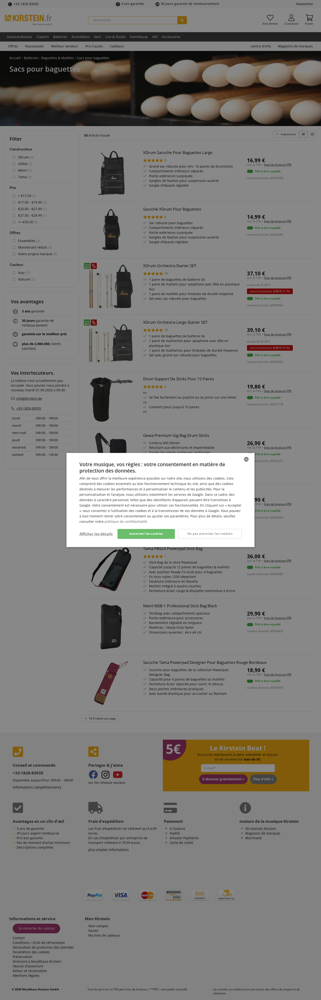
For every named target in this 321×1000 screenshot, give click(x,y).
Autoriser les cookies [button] (146, 534)
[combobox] (246, 459)
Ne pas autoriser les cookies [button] (209, 534)
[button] (96, 534)
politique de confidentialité (126, 521)
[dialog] (160, 500)
